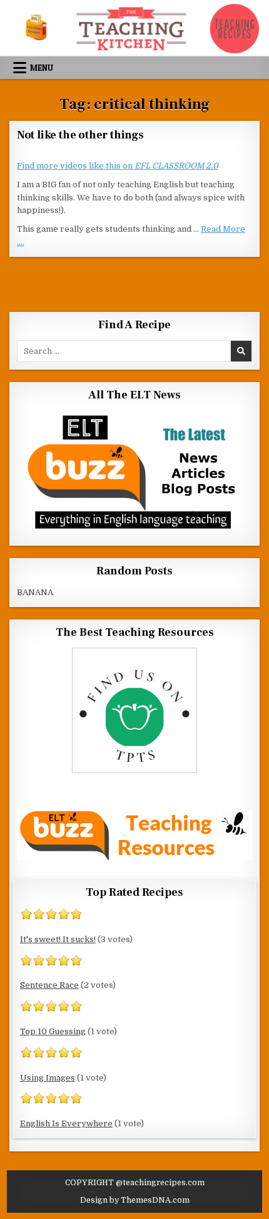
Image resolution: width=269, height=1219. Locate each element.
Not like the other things (80, 135)
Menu (41, 68)
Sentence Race (49, 985)
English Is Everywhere (66, 1123)
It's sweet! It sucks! (58, 939)
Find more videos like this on (117, 165)
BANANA (35, 592)
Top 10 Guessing (53, 1031)
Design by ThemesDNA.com (135, 1200)
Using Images (47, 1077)
